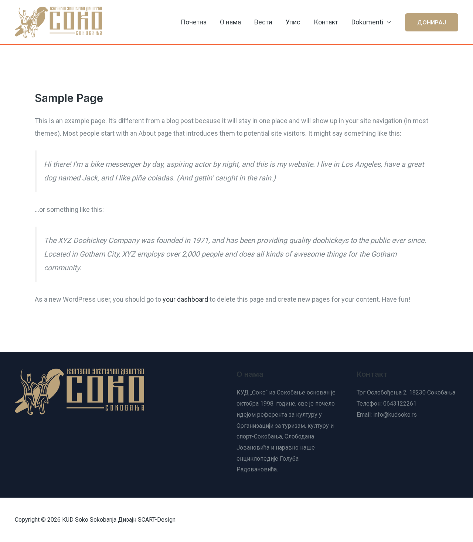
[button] (431, 22)
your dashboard (185, 299)
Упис (293, 22)
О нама (230, 22)
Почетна (194, 22)
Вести (263, 22)
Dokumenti (367, 22)
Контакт (326, 22)
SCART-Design (157, 519)
